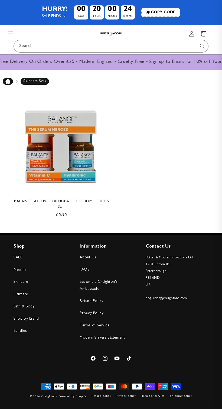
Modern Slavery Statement (102, 338)
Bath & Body (24, 307)
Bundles (20, 331)
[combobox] (111, 46)
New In (20, 270)
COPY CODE (163, 12)
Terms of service (153, 396)
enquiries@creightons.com (166, 298)
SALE (18, 257)
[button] (11, 34)
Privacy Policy (91, 313)
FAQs (84, 270)
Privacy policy (126, 396)
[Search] (202, 46)
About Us (88, 257)
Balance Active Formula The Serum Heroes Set (61, 204)
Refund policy (101, 396)
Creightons (49, 396)
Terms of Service (95, 325)
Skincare (21, 282)
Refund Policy (91, 301)
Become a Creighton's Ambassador (99, 285)
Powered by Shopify (72, 396)
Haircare (21, 294)
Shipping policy (181, 396)
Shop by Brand (26, 319)
